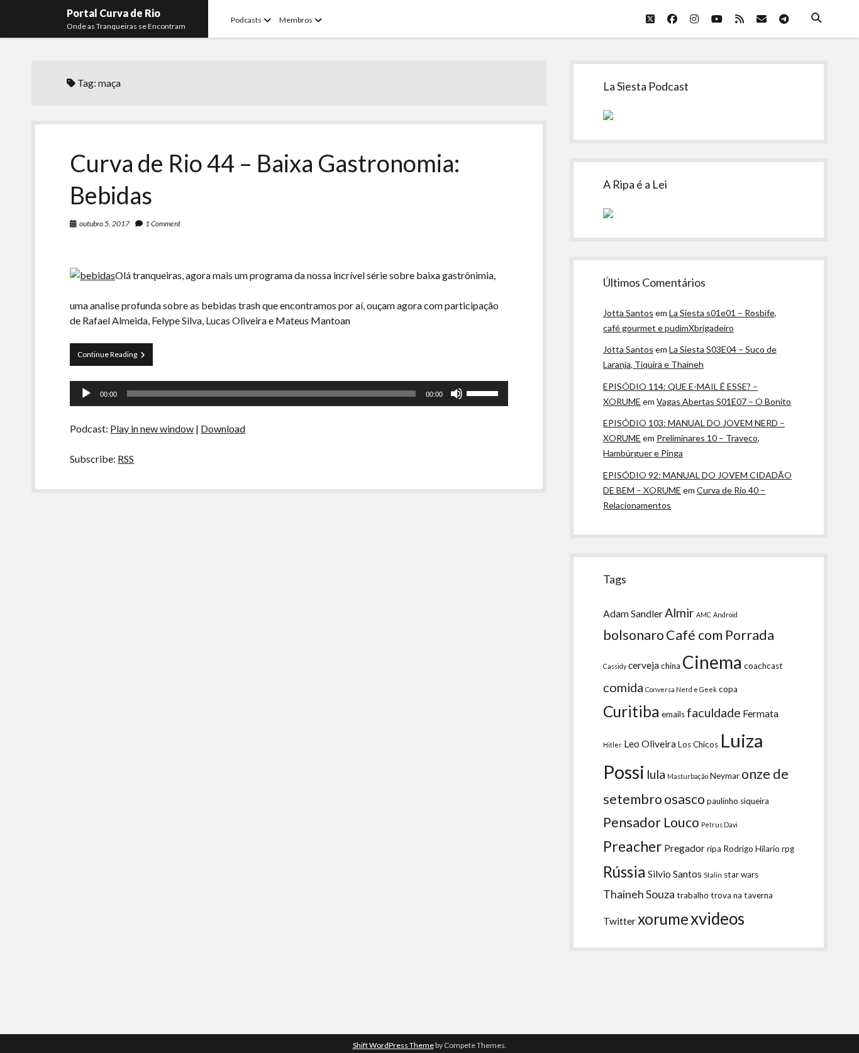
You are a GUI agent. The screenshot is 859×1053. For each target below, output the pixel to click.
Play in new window (152, 428)
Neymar (725, 776)
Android (725, 614)
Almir (679, 612)
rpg (788, 849)
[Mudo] (456, 393)
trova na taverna (742, 895)
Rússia (624, 872)
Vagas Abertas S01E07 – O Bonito (724, 401)
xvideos (717, 918)
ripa (714, 849)
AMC (703, 614)
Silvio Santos (675, 873)
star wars (741, 874)
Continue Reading (115, 357)
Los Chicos (698, 744)
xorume (663, 919)
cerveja (643, 665)
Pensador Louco (651, 822)
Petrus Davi (719, 824)
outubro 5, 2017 (104, 223)
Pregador (684, 848)
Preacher (632, 846)
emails (673, 714)
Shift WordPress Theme (393, 1045)
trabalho (693, 895)
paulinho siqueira (738, 801)
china (670, 666)
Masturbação (687, 776)
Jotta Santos (628, 312)
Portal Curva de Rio (113, 13)
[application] (288, 393)
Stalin (713, 875)
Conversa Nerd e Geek (681, 689)
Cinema (712, 662)
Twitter (619, 921)
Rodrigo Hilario (751, 849)
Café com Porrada (720, 635)
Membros (296, 20)
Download (223, 428)
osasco (684, 799)
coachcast (763, 666)
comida (623, 687)
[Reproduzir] (86, 393)
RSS (126, 459)
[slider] (484, 392)
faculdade (714, 712)
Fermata (761, 713)
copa (728, 689)
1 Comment (162, 223)
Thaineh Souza (639, 894)
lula (655, 773)
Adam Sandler (633, 613)
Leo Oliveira (650, 743)
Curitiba (631, 711)
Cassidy (614, 666)
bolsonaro (633, 635)
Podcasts (246, 20)
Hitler (612, 745)
